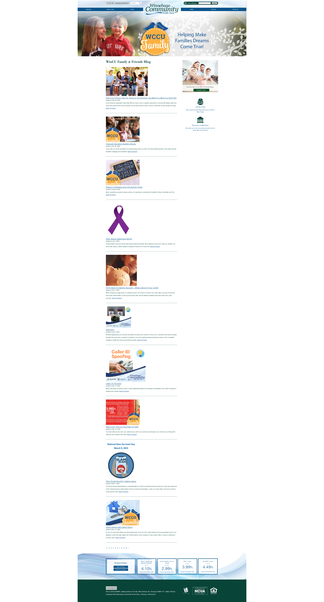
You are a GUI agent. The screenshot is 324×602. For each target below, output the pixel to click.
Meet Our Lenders (121, 569)
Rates (191, 9)
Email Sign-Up (111, 588)
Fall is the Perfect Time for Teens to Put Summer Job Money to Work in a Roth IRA (141, 98)
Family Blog (200, 107)
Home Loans (110, 9)
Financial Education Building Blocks (121, 144)
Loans (132, 9)
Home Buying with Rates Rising (119, 527)
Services (213, 9)
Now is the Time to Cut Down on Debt (122, 427)
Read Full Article (111, 108)
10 (126, 548)
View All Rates (121, 567)
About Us (235, 9)
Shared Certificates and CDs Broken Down (124, 187)
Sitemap (144, 594)
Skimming (110, 329)
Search (140, 3)
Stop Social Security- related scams (121, 481)
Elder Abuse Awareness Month (119, 239)
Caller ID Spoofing (113, 383)
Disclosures (152, 594)
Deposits (88, 9)
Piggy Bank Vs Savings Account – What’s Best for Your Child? (132, 287)
